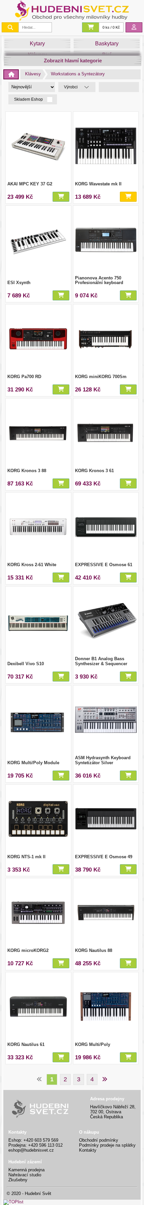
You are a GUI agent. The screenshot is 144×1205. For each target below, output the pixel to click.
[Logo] (72, 19)
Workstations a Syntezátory (78, 73)
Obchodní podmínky (98, 1140)
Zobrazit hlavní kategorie (73, 60)
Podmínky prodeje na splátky (107, 1145)
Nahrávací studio (24, 1174)
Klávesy (37, 55)
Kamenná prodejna (26, 1169)
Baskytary (107, 43)
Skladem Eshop (29, 99)
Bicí (106, 55)
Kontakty (87, 1150)
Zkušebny (17, 1179)
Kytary (37, 43)
